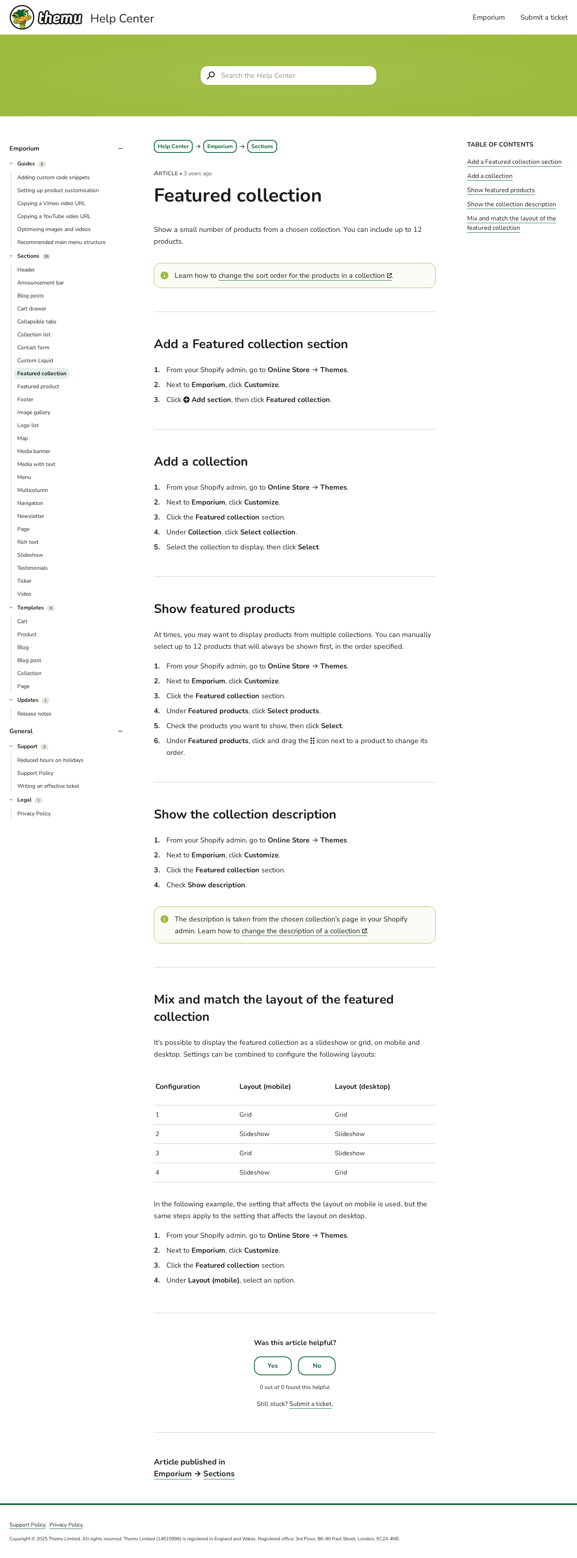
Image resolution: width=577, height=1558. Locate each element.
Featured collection (41, 373)
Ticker (24, 581)
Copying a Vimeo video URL (51, 203)
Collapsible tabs (37, 321)
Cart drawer (31, 308)
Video (24, 594)
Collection (29, 673)
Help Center (173, 146)
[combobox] (288, 75)
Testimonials (32, 568)
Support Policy (35, 773)
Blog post (29, 660)
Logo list (28, 425)
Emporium (489, 17)
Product (27, 634)
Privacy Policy (34, 813)
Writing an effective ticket (48, 786)
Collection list (34, 334)
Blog (23, 647)
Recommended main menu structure (61, 242)
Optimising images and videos (54, 229)
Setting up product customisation (58, 190)
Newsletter (30, 516)
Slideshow (30, 555)
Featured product (38, 386)
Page (23, 529)
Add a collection (490, 176)
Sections (262, 146)
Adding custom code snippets (53, 177)
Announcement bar (40, 282)
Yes (273, 1366)
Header (26, 269)
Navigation (30, 503)
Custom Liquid (35, 360)
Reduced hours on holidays (50, 760)
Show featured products (501, 190)
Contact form (33, 347)
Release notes (34, 714)
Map (22, 438)
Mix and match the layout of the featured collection (511, 223)
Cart (22, 621)
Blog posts (30, 295)
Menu (24, 477)
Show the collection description (511, 204)
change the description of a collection (301, 931)
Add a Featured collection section (514, 162)
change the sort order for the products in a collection (302, 275)
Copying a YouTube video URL (54, 216)
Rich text (27, 542)
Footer (25, 399)
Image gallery (33, 412)
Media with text (36, 464)
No (317, 1366)
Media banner (33, 451)
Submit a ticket (544, 17)
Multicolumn (32, 490)
